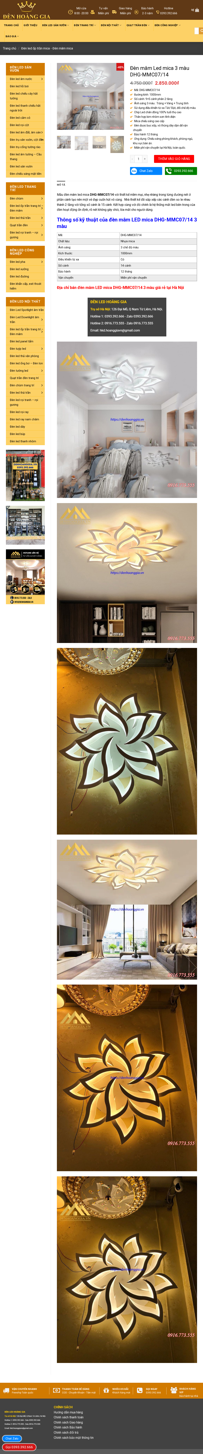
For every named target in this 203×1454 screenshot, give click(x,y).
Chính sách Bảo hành (68, 1427)
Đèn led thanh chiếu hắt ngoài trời (25, 108)
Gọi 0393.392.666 (19, 1447)
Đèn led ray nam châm (24, 419)
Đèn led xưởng (19, 269)
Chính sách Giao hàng (68, 1422)
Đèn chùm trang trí (22, 385)
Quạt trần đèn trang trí (24, 378)
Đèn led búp (17, 434)
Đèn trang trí (83, 25)
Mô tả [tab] (61, 184)
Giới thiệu (30, 25)
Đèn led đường (19, 276)
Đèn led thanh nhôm (23, 441)
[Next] (117, 96)
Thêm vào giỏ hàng (174, 159)
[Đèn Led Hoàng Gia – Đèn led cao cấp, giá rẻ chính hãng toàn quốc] (26, 10)
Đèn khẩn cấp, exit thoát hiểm (25, 286)
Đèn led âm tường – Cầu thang (26, 157)
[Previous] (63, 96)
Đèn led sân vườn (54, 25)
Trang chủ (11, 25)
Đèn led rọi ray (19, 412)
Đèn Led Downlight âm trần (24, 319)
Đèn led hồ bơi (19, 86)
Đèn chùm (16, 198)
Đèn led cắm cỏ (20, 118)
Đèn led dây (17, 426)
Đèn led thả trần (20, 218)
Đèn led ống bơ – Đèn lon (26, 363)
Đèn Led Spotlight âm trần (27, 310)
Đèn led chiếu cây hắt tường (24, 96)
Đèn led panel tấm (21, 341)
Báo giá (11, 36)
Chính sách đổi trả (66, 1432)
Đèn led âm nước (21, 79)
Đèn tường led (19, 370)
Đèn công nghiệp (166, 25)
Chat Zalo (146, 171)
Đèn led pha (17, 262)
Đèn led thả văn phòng (24, 356)
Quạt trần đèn (136, 25)
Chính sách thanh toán (68, 1417)
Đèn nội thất (110, 25)
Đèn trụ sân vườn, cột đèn (27, 140)
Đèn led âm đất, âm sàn (25, 132)
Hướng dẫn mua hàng (68, 1412)
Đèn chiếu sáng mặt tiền (25, 174)
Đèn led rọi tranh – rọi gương (24, 235)
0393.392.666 (183, 171)
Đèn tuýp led (18, 348)
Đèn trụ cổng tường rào (25, 147)
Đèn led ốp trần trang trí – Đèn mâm (26, 208)
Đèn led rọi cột (19, 125)
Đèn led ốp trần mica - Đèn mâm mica (47, 48)
